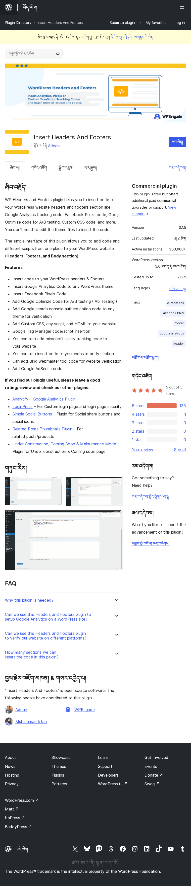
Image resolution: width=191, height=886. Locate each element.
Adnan (54, 145)
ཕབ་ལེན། (177, 142)
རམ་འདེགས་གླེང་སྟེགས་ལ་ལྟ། (151, 496)
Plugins (57, 775)
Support (105, 766)
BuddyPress (18, 826)
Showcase (61, 757)
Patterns (59, 783)
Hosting (12, 775)
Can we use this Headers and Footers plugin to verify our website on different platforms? (45, 636)
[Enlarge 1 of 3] (55, 483)
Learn (103, 757)
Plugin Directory (18, 22)
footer (179, 323)
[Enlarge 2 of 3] (115, 483)
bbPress (15, 817)
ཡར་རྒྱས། (90, 167)
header (178, 343)
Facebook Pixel (172, 313)
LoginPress (22, 406)
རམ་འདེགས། (177, 167)
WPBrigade (84, 709)
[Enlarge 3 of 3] (115, 516)
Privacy (12, 783)
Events (150, 766)
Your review (142, 449)
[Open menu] (183, 7)
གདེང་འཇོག (39, 167)
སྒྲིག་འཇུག (66, 167)
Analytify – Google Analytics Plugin (44, 399)
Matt (12, 808)
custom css (175, 303)
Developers (108, 775)
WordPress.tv (113, 783)
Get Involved (156, 757)
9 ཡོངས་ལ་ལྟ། (177, 289)
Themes (58, 766)
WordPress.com (22, 800)
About (10, 757)
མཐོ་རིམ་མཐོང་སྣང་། (145, 357)
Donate (153, 775)
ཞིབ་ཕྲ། (15, 167)
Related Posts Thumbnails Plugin (42, 428)
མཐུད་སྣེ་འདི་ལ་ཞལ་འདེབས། (151, 543)
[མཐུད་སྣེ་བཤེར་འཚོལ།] (58, 54)
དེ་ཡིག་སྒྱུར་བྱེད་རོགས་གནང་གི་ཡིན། (132, 37)
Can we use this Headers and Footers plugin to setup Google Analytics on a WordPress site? (48, 617)
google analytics (172, 333)
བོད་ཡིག (22, 849)
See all (180, 449)
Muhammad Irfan (31, 721)
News (10, 766)
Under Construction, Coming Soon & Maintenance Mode (64, 443)
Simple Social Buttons (32, 413)
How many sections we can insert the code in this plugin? (31, 654)
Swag (152, 783)
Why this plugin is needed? (29, 600)
